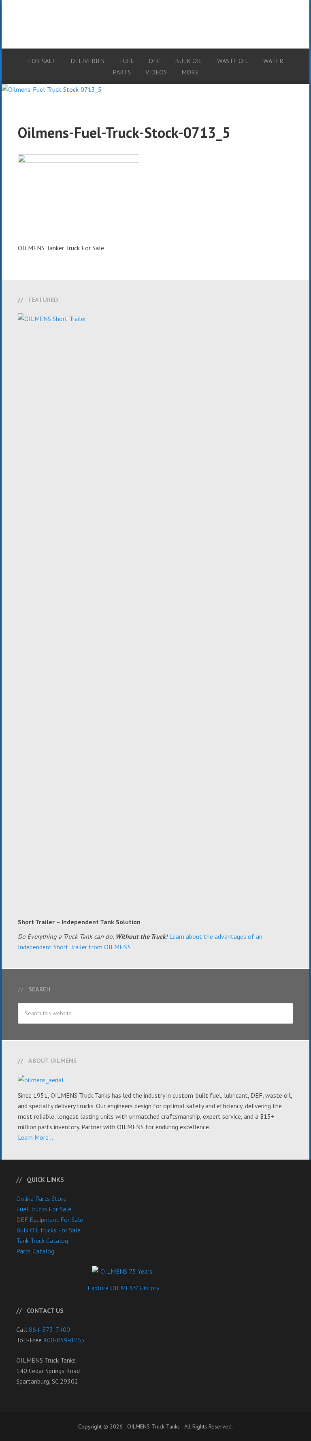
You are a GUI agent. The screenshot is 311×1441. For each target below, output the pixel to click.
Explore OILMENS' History (123, 1288)
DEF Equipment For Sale (49, 1219)
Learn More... (35, 1137)
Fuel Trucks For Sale (43, 1209)
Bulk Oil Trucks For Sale (48, 1230)
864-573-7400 (49, 1329)
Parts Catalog (35, 1251)
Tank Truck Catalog (42, 1240)
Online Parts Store (41, 1198)
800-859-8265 (64, 1340)
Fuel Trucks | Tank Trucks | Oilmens (155, 20)
